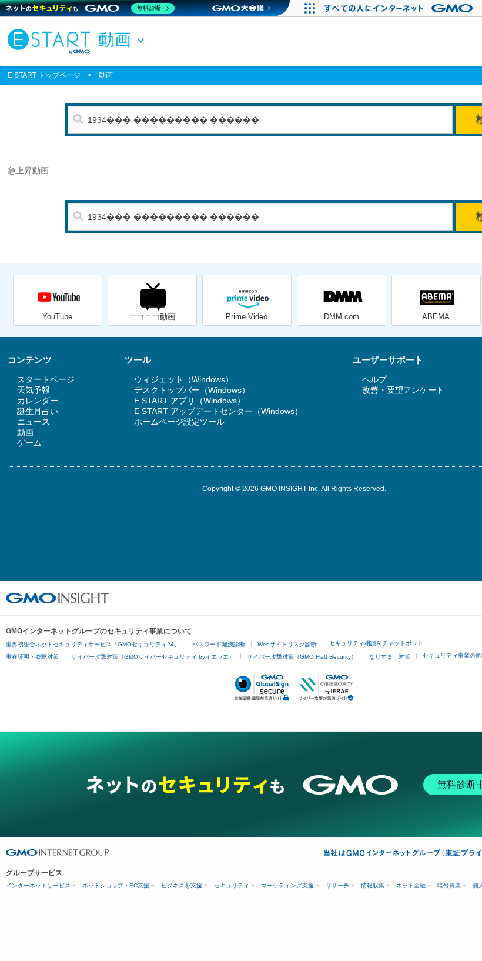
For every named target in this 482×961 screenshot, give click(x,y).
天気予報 (33, 390)
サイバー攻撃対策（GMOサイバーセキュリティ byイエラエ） (153, 656)
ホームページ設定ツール (179, 421)
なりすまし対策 (389, 656)
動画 (106, 75)
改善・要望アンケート (403, 390)
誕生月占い (37, 411)
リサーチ (337, 885)
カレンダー (37, 400)
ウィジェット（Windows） (183, 379)
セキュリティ (231, 885)
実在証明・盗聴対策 (32, 656)
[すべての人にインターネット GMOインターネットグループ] (400, 8)
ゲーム (29, 443)
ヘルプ (374, 379)
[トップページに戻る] (52, 40)
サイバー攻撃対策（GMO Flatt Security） (302, 656)
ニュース (33, 421)
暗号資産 (449, 885)
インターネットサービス (38, 885)
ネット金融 (411, 885)
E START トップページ (44, 75)
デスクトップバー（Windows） (192, 390)
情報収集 (372, 885)
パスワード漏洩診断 (218, 644)
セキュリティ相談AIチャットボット (376, 643)
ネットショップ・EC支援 (115, 885)
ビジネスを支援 (181, 885)
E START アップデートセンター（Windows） (218, 411)
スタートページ (46, 379)
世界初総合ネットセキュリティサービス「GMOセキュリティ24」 (93, 644)
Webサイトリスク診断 (287, 644)
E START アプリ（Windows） (189, 400)
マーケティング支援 (287, 885)
